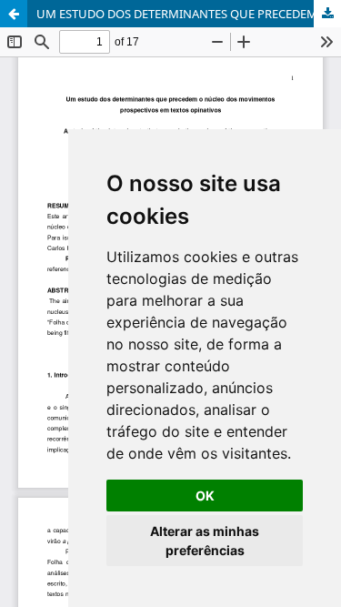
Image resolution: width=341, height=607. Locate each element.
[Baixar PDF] (327, 13)
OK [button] (205, 495)
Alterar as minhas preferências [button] (204, 540)
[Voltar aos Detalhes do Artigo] (13, 13)
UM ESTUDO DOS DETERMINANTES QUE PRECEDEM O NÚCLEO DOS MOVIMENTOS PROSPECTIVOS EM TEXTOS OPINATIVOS (188, 13)
